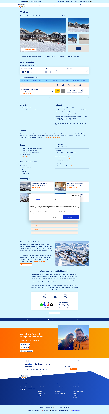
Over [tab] (71, 199)
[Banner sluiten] (78, 195)
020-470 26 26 (24, 1)
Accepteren (70, 217)
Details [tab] (54, 199)
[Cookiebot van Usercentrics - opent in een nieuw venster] (72, 196)
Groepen (54, 5)
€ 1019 (69, 91)
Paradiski (29, 15)
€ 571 (57, 91)
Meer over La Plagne (26, 264)
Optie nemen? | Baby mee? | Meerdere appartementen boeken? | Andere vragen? (35, 96)
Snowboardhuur (38, 229)
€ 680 (80, 91)
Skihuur (36, 225)
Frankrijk (24, 15)
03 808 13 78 (30, 1)
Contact (80, 1)
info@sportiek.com (28, 351)
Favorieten (85, 1)
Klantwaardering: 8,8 (37, 1)
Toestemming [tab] (37, 199)
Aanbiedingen (47, 5)
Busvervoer (37, 232)
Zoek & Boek (30, 5)
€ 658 (74, 91)
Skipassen (37, 222)
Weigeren (54, 217)
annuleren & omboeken (63, 1)
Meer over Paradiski (54, 313)
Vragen (76, 1)
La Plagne (40, 15)
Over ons (72, 1)
